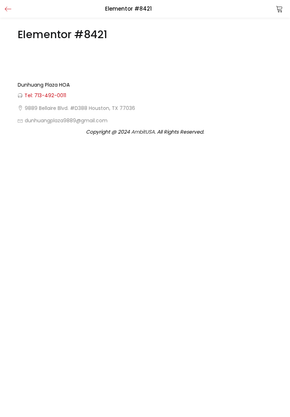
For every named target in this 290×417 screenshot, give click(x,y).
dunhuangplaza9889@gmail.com (66, 120)
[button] (279, 9)
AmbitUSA (143, 131)
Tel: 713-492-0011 (45, 95)
